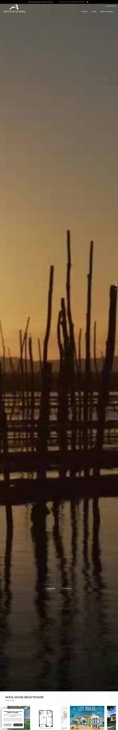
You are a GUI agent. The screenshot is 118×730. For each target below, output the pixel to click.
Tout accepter (18, 724)
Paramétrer (7, 724)
